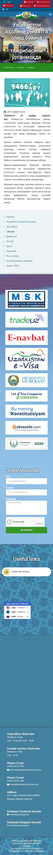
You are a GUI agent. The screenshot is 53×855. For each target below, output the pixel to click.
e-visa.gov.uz (44, 2)
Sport (9, 246)
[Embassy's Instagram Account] (7, 9)
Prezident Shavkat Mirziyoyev (21, 221)
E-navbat (30, 2)
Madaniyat (11, 236)
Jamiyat (10, 231)
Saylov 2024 (12, 265)
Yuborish (28, 530)
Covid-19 (9, 6)
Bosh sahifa (9, 67)
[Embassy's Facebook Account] (3, 9)
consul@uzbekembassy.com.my (24, 784)
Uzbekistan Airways (20, 571)
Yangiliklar (20, 67)
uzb (4, 2)
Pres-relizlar (12, 256)
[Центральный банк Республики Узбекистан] (17, 610)
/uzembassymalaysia (19, 814)
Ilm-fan (10, 241)
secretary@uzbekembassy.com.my (25, 770)
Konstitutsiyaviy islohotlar (19, 261)
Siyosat (10, 216)
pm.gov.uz (27, 6)
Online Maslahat (43, 6)
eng (8, 2)
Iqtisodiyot (11, 226)
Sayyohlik (11, 251)
